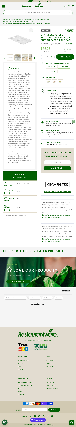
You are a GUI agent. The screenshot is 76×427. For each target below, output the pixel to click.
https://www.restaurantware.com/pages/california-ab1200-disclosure (57, 216)
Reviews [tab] (66, 291)
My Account (50, 360)
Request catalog (52, 389)
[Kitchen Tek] (46, 31)
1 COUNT (51, 67)
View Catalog (51, 386)
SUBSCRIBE (54, 409)
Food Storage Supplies (24, 20)
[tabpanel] (38, 311)
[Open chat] (5, 422)
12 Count (68, 63)
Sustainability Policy (25, 382)
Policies (20, 364)
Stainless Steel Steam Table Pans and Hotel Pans (17, 21)
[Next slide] (35, 58)
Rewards (21, 370)
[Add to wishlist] (68, 6)
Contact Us (50, 382)
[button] (3, 6)
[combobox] (38, 12)
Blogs (20, 389)
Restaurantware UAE (25, 386)
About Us (21, 392)
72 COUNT (52, 71)
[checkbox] (58, 298)
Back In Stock (51, 367)
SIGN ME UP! (57, 168)
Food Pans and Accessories (41, 20)
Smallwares (12, 20)
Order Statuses (23, 360)
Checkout (50, 364)
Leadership (21, 395)
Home (5, 20)
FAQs (19, 367)
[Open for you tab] (71, 422)
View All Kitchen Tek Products (57, 191)
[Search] (70, 12)
